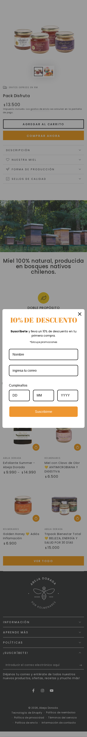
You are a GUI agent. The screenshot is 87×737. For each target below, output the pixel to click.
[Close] (80, 314)
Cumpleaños (18, 385)
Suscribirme (43, 411)
